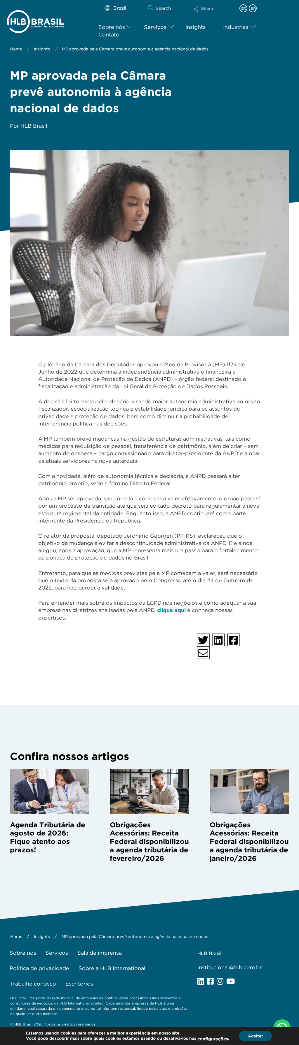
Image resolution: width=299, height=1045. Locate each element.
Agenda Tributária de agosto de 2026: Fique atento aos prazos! (47, 837)
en (253, 8)
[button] (213, 12)
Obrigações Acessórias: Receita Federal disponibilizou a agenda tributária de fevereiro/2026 (149, 842)
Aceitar (255, 1036)
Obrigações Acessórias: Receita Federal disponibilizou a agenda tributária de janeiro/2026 (249, 842)
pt (243, 8)
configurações (212, 1039)
